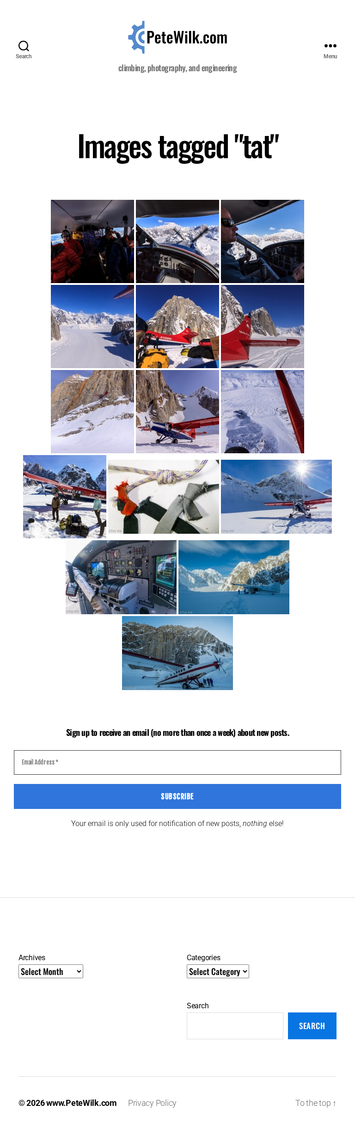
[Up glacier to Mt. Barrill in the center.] (262, 326)
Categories (203, 957)
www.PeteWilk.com (81, 1103)
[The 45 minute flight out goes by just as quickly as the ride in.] (262, 411)
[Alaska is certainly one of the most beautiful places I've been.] (177, 241)
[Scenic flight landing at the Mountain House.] (276, 497)
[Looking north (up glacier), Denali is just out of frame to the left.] (92, 326)
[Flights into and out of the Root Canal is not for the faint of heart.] (92, 411)
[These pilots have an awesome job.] (177, 411)
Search (197, 1005)
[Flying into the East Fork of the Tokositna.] (121, 577)
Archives (31, 957)
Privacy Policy (152, 1103)
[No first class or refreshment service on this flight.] (92, 241)
